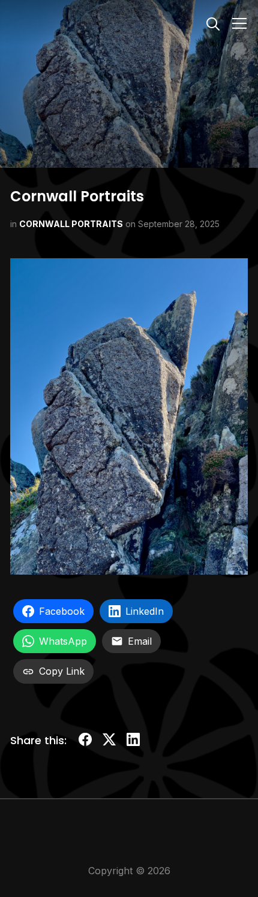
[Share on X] (109, 741)
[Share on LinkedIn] (133, 741)
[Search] (213, 23)
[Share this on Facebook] (85, 741)
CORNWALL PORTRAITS (71, 224)
